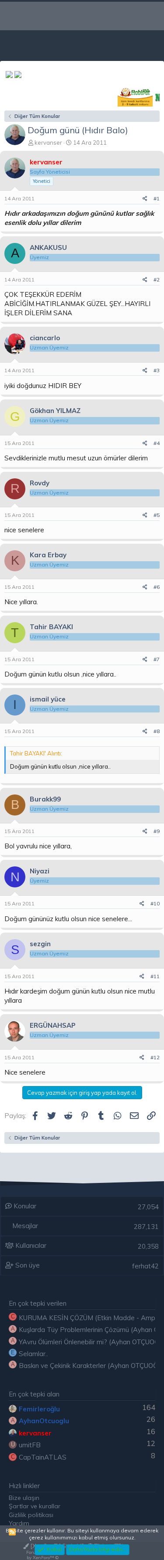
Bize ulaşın (24, 1498)
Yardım (19, 1523)
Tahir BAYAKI (51, 627)
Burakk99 (45, 799)
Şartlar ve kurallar (34, 1506)
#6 (157, 587)
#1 (157, 198)
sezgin (40, 944)
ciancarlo (45, 338)
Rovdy (39, 483)
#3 (157, 370)
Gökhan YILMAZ (55, 410)
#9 (157, 831)
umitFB (30, 1445)
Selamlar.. (33, 1354)
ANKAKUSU (48, 247)
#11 (155, 976)
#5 (157, 515)
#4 (157, 443)
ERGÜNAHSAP (53, 1025)
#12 (155, 1057)
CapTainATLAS (42, 1457)
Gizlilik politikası (31, 1515)
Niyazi (39, 871)
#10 (155, 903)
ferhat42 (145, 1266)
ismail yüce (48, 699)
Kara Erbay (48, 555)
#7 (157, 659)
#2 (157, 279)
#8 (157, 731)
